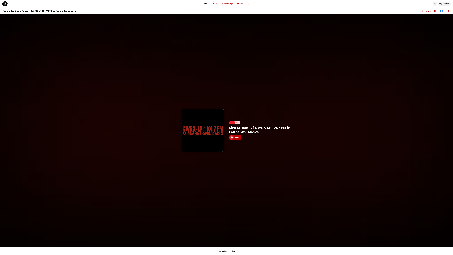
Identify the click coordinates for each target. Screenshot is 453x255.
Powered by (222, 251)
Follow (427, 11)
